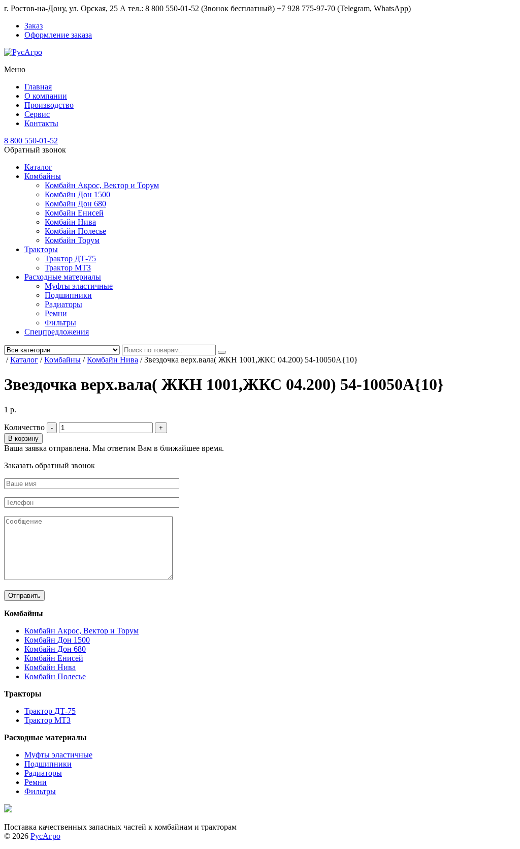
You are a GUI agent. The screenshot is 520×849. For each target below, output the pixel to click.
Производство (49, 105)
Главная (38, 86)
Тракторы (41, 249)
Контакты (41, 123)
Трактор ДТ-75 (70, 258)
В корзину (23, 438)
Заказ (33, 25)
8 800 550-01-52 (31, 140)
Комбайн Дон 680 (75, 203)
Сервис (37, 114)
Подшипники (68, 295)
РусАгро (45, 836)
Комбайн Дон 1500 (77, 194)
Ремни (56, 313)
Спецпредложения (56, 331)
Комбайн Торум (72, 240)
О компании (45, 96)
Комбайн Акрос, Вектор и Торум (102, 185)
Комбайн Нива (70, 222)
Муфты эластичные (79, 286)
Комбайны (42, 176)
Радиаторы (63, 304)
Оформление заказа (58, 35)
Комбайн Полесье (75, 231)
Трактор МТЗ (68, 267)
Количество (24, 427)
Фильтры (60, 322)
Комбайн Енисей (74, 212)
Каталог (38, 167)
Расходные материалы (62, 276)
